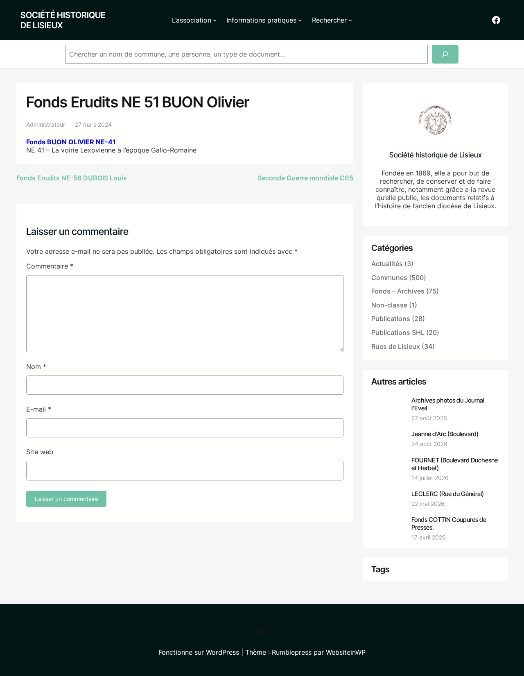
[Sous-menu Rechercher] (350, 20)
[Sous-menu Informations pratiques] (300, 20)
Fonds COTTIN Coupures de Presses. (448, 523)
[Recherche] (445, 54)
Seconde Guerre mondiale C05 (305, 178)
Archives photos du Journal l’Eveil (447, 404)
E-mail (38, 409)
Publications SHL (398, 332)
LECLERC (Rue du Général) (447, 494)
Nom (36, 366)
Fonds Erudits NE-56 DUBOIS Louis (72, 178)
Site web (39, 452)
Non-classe (389, 305)
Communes (389, 277)
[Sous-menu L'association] (215, 20)
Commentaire (49, 266)
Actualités (387, 263)
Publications (390, 318)
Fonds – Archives (398, 291)
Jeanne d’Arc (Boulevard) (445, 434)
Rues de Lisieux (395, 346)
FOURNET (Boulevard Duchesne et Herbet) (454, 464)
